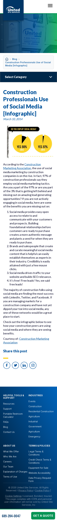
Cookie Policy (42, 490)
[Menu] (50, 5)
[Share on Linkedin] (24, 365)
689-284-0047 (11, 516)
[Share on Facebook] (6, 365)
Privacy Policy (26, 490)
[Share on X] (15, 365)
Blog (14, 59)
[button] (32, 365)
